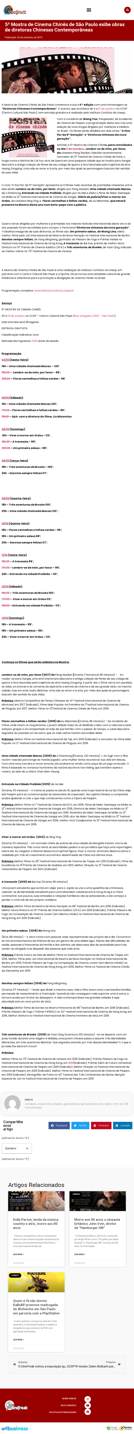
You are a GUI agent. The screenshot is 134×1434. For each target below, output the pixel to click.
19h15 (5, 416)
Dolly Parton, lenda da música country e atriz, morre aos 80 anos (35, 1224)
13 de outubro (107, 109)
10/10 (5, 523)
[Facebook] (87, 1412)
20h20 (6, 379)
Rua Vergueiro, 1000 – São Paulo (94, 316)
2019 (71, 1063)
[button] (88, 10)
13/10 (5, 618)
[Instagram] (87, 1399)
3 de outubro (75, 149)
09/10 (5, 498)
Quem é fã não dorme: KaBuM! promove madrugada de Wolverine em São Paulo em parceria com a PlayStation (36, 1307)
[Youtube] (87, 1405)
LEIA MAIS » (18, 1254)
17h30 (5, 410)
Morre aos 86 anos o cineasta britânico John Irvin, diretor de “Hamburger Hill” (97, 1224)
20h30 (6, 448)
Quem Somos (69, 1398)
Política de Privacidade (62, 1412)
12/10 (5, 586)
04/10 (5, 360)
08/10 (5, 461)
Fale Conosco (68, 1405)
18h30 (6, 442)
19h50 (6, 605)
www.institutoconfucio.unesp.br (54, 290)
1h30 (34, 341)
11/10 (5, 555)
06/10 (5, 429)
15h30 (5, 561)
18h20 (6, 372)
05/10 (5, 398)
